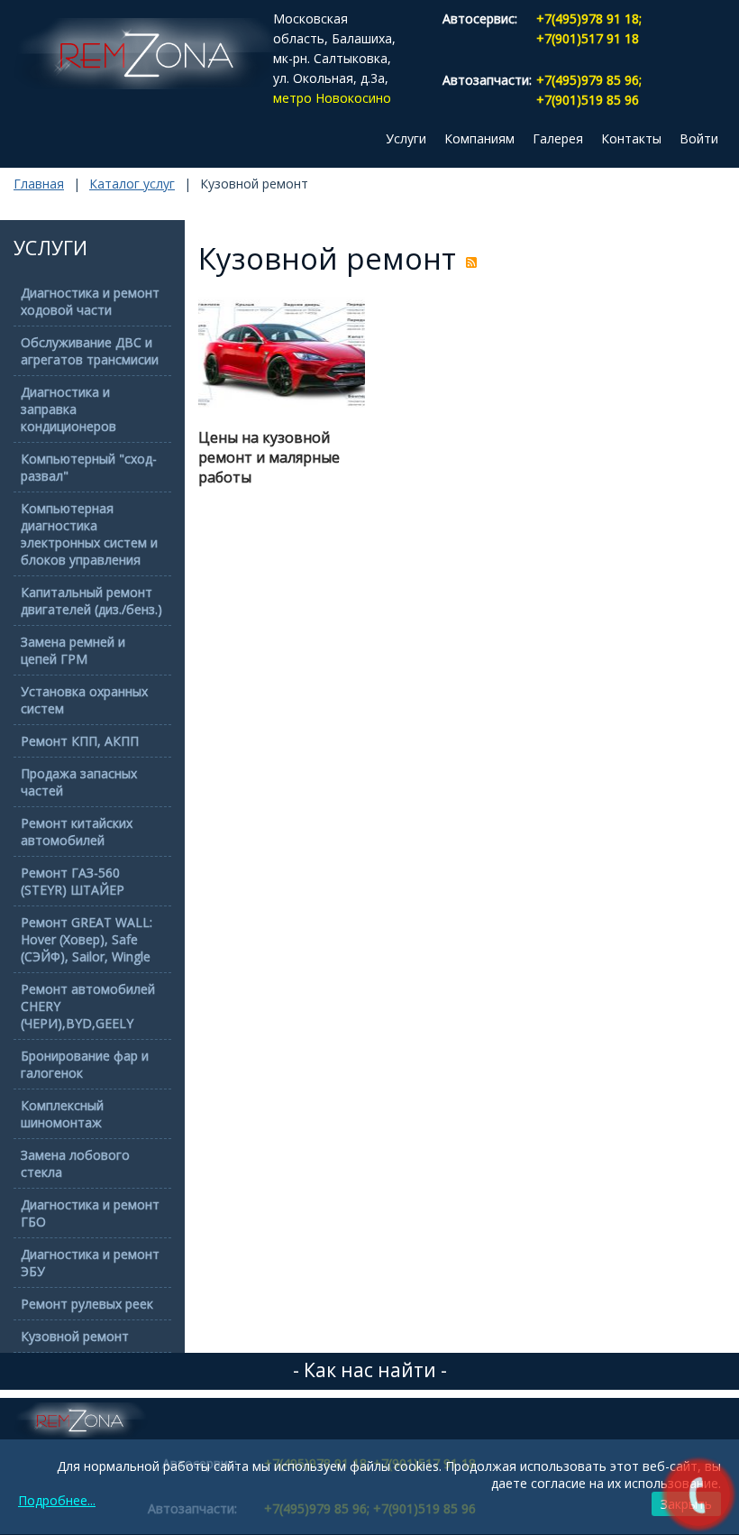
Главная (39, 183)
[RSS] (471, 262)
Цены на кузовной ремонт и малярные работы (269, 457)
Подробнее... (57, 1500)
